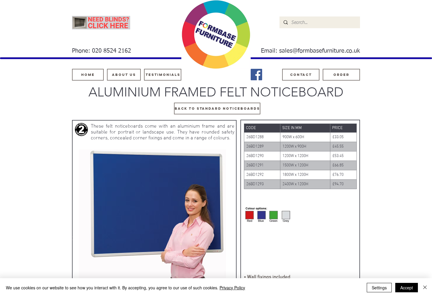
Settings (379, 288)
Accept (406, 288)
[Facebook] (256, 74)
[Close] (424, 287)
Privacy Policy (232, 288)
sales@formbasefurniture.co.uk (319, 51)
